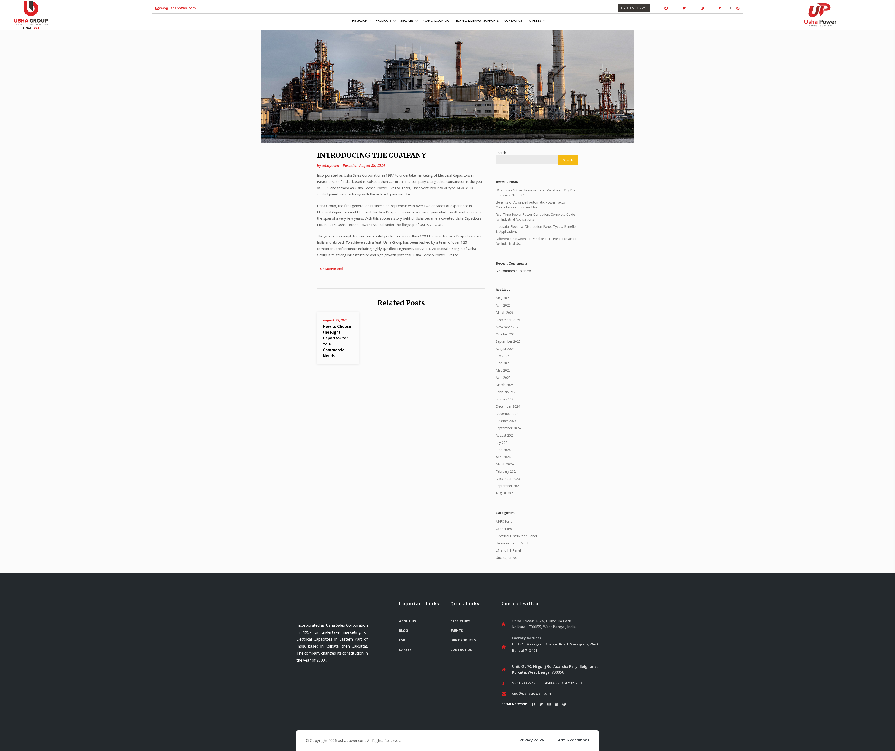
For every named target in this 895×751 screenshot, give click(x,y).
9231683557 (522, 683)
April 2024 (503, 457)
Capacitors (504, 528)
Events (456, 630)
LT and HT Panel (508, 550)
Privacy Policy (532, 740)
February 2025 (506, 392)
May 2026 (503, 298)
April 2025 (503, 377)
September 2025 (508, 341)
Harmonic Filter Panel (512, 543)
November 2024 (508, 413)
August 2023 (505, 493)
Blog (403, 630)
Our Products (463, 640)
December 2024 (508, 406)
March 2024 (505, 464)
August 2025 (505, 348)
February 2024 (506, 471)
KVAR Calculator (436, 20)
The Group (359, 20)
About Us (407, 621)
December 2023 (508, 478)
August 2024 (505, 435)
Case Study (460, 621)
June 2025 (503, 363)
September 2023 (508, 486)
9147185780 (571, 683)
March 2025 (505, 384)
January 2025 (505, 399)
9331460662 (546, 683)
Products (384, 20)
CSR (402, 640)
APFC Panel (504, 521)
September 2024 (508, 428)
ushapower (331, 165)
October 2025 (506, 334)
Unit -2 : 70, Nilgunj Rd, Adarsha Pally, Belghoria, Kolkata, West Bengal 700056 (555, 669)
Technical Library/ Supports (476, 20)
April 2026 (503, 305)
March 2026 (505, 312)
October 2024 (506, 421)
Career (405, 649)
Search (501, 152)
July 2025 (502, 356)
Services (407, 20)
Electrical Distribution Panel (516, 536)
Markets (534, 20)
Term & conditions (572, 740)
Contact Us (513, 20)
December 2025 (508, 319)
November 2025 (508, 327)
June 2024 (503, 449)
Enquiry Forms (633, 8)
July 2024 (502, 442)
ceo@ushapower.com (177, 8)
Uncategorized (331, 268)
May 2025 (503, 370)
